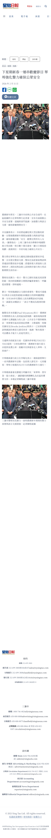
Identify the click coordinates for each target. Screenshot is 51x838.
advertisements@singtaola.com (29, 766)
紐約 (14, 59)
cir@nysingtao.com (39, 677)
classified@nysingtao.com (35, 672)
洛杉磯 (34, 59)
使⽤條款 (27, 816)
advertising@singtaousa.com (35, 716)
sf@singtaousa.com (34, 711)
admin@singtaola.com (27, 758)
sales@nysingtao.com (39, 667)
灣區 (24, 59)
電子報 (24, 16)
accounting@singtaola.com (31, 781)
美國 (37, 16)
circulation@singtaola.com (31, 774)
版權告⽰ (37, 816)
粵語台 (29, 6)
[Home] (4, 65)
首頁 (11, 16)
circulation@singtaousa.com (28, 729)
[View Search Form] (45, 6)
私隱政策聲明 (15, 816)
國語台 (38, 6)
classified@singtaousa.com (35, 721)
